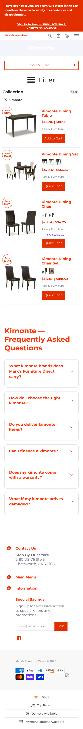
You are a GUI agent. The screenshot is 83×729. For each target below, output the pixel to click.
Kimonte (15, 100)
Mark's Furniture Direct (30, 661)
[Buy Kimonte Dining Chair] (20, 223)
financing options (48, 461)
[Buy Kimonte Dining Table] (20, 126)
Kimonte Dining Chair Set (56, 261)
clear (74, 91)
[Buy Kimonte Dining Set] (20, 171)
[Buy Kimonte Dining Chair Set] (20, 278)
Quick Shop (53, 186)
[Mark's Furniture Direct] (16, 35)
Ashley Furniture (53, 129)
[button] (4, 26)
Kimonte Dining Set (60, 154)
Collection (12, 91)
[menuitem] (50, 36)
